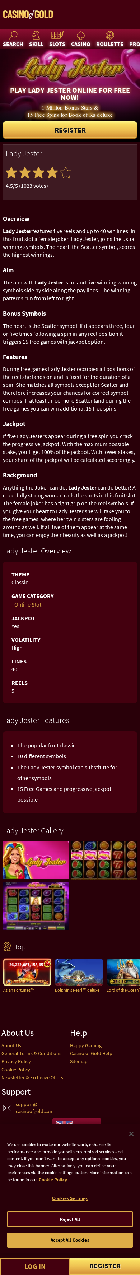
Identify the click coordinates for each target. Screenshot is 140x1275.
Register (70, 129)
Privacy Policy (16, 1061)
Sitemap (79, 1061)
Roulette (109, 43)
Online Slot (27, 604)
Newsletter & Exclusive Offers (32, 1077)
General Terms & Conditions (31, 1053)
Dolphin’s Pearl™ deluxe (77, 990)
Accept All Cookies (70, 1240)
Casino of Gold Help (91, 1053)
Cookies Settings (70, 1198)
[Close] (131, 1134)
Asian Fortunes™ (19, 990)
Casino (80, 43)
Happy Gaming (86, 1045)
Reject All (70, 1219)
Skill (36, 43)
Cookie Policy (15, 1069)
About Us (11, 1045)
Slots (57, 43)
